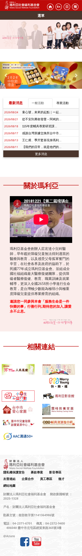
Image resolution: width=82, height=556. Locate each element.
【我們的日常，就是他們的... (41, 147)
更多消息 (41, 154)
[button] (6, 75)
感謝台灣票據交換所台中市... (41, 133)
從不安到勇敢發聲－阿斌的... (41, 119)
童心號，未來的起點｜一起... (41, 112)
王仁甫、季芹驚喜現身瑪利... (41, 140)
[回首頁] (50, 6)
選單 (41, 15)
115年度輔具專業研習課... (39, 126)
